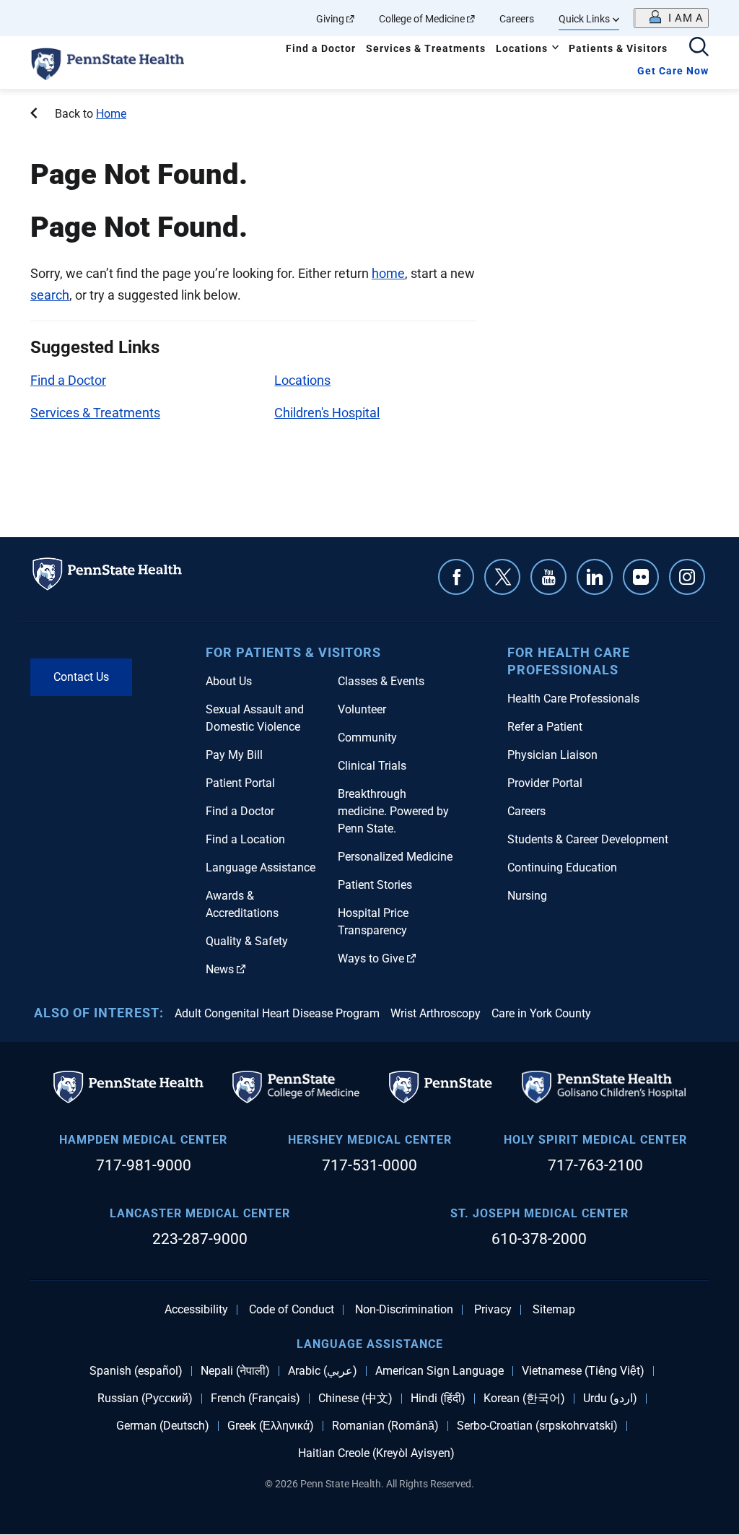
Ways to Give (371, 958)
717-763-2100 (595, 1165)
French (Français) (255, 1398)
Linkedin (595, 577)
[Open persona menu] (671, 18)
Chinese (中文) (355, 1398)
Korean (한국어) (524, 1398)
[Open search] (699, 48)
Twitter (502, 577)
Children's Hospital (327, 412)
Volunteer (362, 709)
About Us (229, 681)
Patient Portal (240, 783)
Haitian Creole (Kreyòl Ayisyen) (376, 1453)
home (388, 273)
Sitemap (554, 1310)
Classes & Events (381, 681)
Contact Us (81, 677)
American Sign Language (439, 1371)
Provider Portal (544, 783)
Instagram (687, 577)
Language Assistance (260, 867)
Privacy (493, 1310)
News (220, 969)
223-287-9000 (200, 1239)
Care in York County (541, 1013)
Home (111, 114)
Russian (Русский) (145, 1398)
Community (367, 737)
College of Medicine (422, 19)
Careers (516, 19)
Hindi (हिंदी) (438, 1398)
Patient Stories (375, 885)
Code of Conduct (291, 1310)
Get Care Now (673, 71)
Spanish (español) (136, 1371)
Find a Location (245, 839)
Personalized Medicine (395, 857)
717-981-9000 (143, 1165)
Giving (330, 19)
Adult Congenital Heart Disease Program (277, 1013)
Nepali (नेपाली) (235, 1371)
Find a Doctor (321, 48)
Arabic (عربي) (322, 1371)
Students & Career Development (587, 839)
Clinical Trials (372, 766)
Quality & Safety (247, 941)
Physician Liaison (552, 755)
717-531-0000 (369, 1165)
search (49, 295)
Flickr (641, 577)
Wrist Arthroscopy (435, 1013)
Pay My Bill (234, 755)
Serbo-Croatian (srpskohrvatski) (537, 1426)
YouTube (548, 577)
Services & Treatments (426, 48)
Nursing (527, 896)
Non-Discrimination (404, 1310)
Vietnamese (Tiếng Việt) (583, 1371)
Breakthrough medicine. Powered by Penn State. (393, 811)
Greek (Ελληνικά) (270, 1426)
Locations (522, 48)
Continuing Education (562, 867)
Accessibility (196, 1310)
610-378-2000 (539, 1239)
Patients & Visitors (618, 48)
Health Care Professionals (573, 698)
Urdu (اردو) (610, 1398)
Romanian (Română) (385, 1426)
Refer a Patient (544, 727)
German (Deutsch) (162, 1426)
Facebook (456, 577)
